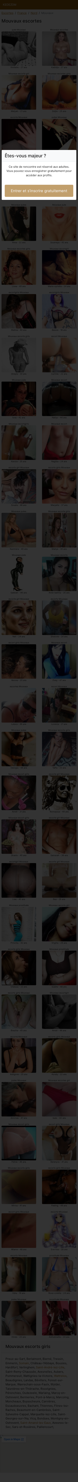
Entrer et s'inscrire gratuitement (39, 191)
